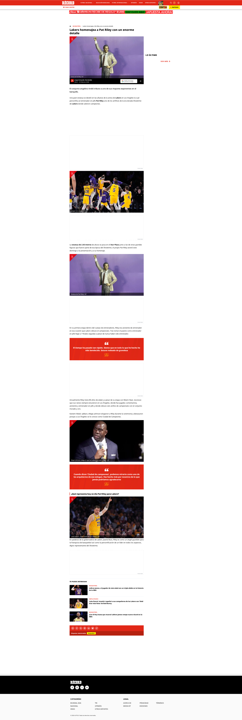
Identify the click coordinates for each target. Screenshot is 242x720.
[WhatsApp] (72, 628)
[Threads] (84, 628)
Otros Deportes (150, 2)
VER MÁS (164, 61)
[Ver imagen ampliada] (107, 57)
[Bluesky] (92, 628)
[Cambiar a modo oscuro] (174, 2)
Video (141, 2)
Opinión (134, 2)
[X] (80, 628)
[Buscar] (171, 3)
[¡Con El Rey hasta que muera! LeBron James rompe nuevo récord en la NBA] (107, 616)
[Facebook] (76, 628)
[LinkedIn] (88, 628)
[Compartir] (140, 81)
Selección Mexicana (103, 2)
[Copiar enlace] (96, 628)
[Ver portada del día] (160, 2)
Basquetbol (77, 26)
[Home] (70, 26)
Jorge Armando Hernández (83, 80)
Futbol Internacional (119, 2)
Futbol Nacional (86, 2)
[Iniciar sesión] (178, 2)
